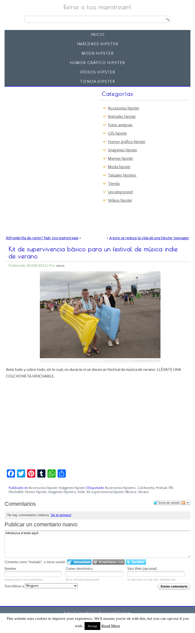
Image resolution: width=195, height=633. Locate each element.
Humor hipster (36, 492)
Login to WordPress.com (108, 562)
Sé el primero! (61, 515)
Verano (143, 492)
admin (60, 265)
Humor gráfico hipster (97, 62)
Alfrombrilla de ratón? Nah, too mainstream (42, 237)
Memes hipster (120, 158)
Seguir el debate (185, 502)
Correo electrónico (79, 569)
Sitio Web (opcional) (142, 569)
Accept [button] (92, 626)
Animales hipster (122, 116)
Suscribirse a (15, 586)
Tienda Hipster (97, 81)
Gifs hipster (117, 133)
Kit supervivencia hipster (105, 492)
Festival (161, 488)
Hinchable (16, 492)
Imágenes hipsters (62, 492)
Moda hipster (98, 53)
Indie (81, 492)
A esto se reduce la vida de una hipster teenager (149, 237)
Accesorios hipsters (120, 488)
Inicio (98, 34)
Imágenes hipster (97, 44)
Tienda (114, 183)
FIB (171, 488)
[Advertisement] (46, 120)
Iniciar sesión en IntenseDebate (79, 562)
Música (130, 492)
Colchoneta (145, 488)
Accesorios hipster (123, 108)
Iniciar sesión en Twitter (136, 562)
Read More (110, 626)
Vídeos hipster (97, 72)
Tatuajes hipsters (122, 175)
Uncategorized (120, 192)
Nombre (10, 569)
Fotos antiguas (120, 125)
